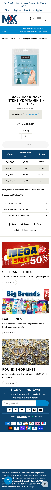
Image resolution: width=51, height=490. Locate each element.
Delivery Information (17, 215)
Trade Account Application (34, 10)
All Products (15, 38)
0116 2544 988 (13, 3)
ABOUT (6, 456)
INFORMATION (10, 447)
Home (4, 38)
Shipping (17, 230)
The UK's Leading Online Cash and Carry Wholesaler (23, 438)
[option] (25, 30)
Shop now (9, 282)
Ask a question (13, 204)
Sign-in (8, 10)
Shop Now (9, 383)
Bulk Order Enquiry (16, 210)
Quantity (25, 130)
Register (17, 10)
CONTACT (7, 464)
